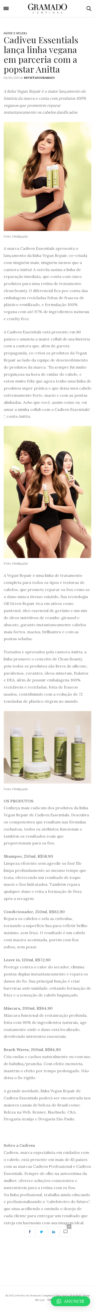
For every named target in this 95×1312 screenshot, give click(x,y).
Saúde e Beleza (15, 33)
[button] (70, 1301)
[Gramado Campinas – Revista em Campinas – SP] (47, 8)
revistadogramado (39, 77)
